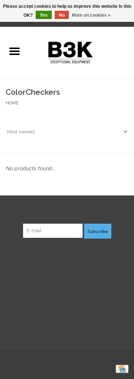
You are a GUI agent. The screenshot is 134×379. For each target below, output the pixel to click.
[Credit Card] (120, 368)
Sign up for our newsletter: (67, 214)
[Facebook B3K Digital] (54, 253)
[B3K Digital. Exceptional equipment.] (81, 52)
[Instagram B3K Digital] (80, 253)
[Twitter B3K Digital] (67, 253)
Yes (44, 15)
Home (12, 103)
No (62, 15)
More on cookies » (91, 15)
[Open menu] (14, 50)
